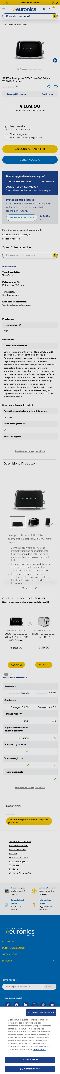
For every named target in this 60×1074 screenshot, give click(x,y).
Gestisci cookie (32, 1069)
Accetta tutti (32, 1059)
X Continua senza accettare (41, 1012)
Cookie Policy (39, 1049)
